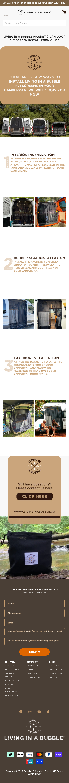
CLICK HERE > (60, 3)
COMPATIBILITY (33, 677)
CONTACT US (32, 666)
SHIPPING (31, 670)
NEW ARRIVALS (56, 670)
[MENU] (6, 12)
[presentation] (32, 229)
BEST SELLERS (56, 673)
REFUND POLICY (12, 681)
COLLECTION (55, 666)
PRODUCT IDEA (11, 695)
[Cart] (64, 12)
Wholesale (55, 677)
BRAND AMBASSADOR (11, 690)
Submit (34, 652)
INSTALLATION (33, 673)
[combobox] (34, 23)
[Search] (6, 23)
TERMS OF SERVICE (9, 675)
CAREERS (9, 684)
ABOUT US (9, 666)
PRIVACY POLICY (12, 670)
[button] (6, 12)
